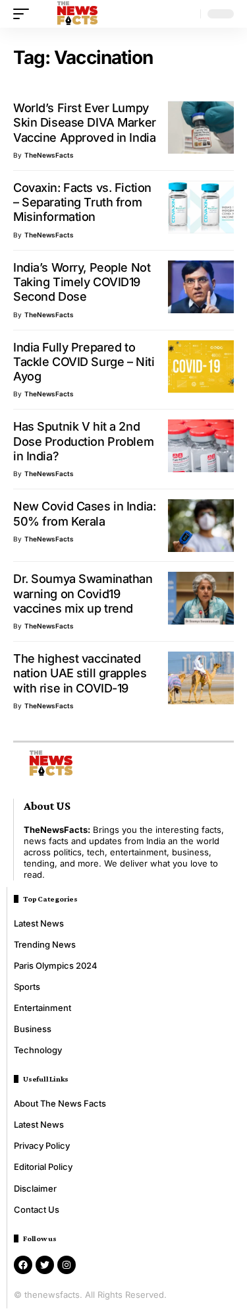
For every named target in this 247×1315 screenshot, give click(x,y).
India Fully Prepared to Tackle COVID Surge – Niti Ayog (83, 362)
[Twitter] (45, 1265)
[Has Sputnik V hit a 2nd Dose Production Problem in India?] (201, 445)
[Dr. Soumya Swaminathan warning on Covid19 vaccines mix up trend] (201, 598)
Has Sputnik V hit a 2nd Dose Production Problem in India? (83, 441)
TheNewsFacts (49, 155)
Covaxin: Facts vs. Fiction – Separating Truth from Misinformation (82, 202)
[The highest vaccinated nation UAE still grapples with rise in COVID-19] (201, 678)
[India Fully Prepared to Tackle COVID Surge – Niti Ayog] (201, 366)
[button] (24, 14)
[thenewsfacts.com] (77, 14)
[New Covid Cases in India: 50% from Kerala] (201, 525)
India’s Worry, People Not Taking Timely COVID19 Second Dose (81, 282)
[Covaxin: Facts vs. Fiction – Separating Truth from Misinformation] (201, 207)
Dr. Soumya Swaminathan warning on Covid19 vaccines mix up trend (83, 593)
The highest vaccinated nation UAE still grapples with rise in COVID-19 (79, 673)
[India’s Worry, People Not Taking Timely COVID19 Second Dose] (201, 286)
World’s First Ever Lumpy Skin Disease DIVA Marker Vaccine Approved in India (84, 122)
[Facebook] (23, 1265)
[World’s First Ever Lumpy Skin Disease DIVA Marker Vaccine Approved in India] (201, 127)
